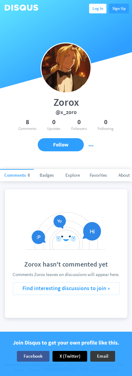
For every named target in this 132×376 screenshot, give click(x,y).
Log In (97, 8)
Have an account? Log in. (66, 368)
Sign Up (119, 8)
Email (102, 356)
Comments (17, 175)
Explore (72, 175)
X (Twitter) (70, 356)
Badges (47, 175)
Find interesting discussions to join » (66, 288)
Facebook (33, 356)
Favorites (98, 175)
